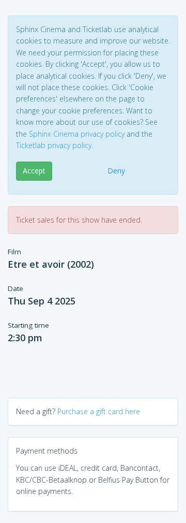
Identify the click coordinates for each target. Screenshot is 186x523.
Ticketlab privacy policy (53, 145)
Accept (34, 171)
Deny (116, 171)
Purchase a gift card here (98, 411)
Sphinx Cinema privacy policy (77, 134)
